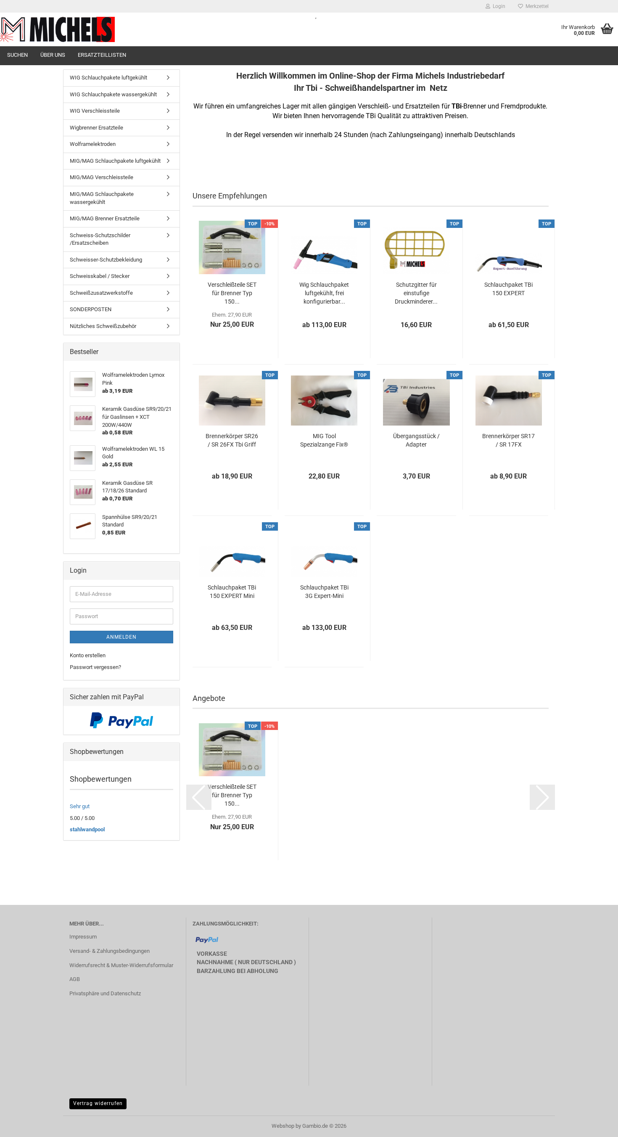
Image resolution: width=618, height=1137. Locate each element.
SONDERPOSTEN (90, 309)
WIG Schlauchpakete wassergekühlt (113, 94)
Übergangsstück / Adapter (416, 440)
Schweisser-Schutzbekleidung (106, 259)
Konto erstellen (88, 655)
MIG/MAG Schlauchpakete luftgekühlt (115, 161)
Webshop (283, 1126)
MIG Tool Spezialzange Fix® (324, 440)
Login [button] (497, 6)
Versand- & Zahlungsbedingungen (109, 951)
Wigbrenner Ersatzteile (96, 127)
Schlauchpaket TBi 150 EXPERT (508, 288)
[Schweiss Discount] (151, 29)
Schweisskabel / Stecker (99, 276)
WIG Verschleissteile (95, 111)
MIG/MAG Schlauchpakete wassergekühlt (102, 198)
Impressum (83, 936)
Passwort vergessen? (95, 667)
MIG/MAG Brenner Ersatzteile (105, 218)
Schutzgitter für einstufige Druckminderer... (416, 293)
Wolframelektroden (93, 144)
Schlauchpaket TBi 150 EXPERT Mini (232, 591)
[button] (198, 797)
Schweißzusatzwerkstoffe (101, 293)
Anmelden (121, 637)
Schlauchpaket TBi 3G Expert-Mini (324, 591)
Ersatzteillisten (102, 55)
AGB (74, 979)
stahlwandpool (87, 829)
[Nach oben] (594, 1124)
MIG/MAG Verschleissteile (101, 177)
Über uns (52, 55)
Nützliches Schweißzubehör (103, 326)
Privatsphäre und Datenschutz (105, 993)
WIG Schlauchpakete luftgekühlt (108, 77)
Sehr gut (80, 806)
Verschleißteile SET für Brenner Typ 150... (232, 293)
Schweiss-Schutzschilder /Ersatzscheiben (100, 239)
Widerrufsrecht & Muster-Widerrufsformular (121, 965)
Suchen (17, 55)
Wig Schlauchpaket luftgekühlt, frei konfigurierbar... (324, 293)
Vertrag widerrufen (98, 1103)
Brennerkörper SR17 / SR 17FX (508, 440)
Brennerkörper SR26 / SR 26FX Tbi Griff (232, 440)
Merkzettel (536, 6)
